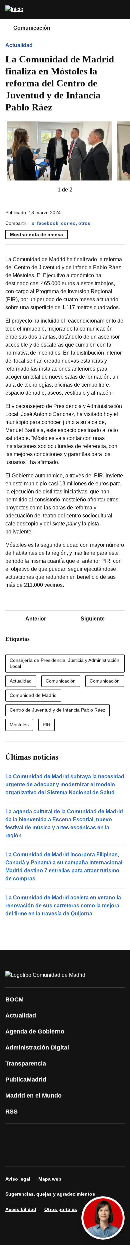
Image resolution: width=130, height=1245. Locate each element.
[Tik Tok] (14, 1154)
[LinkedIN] (94, 1136)
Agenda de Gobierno (34, 1031)
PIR (46, 724)
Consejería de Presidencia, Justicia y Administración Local (64, 663)
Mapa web (49, 1179)
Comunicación (31, 28)
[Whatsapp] (114, 1136)
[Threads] (74, 1154)
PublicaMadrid (25, 1079)
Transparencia (25, 1063)
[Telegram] (54, 1154)
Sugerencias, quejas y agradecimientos (50, 1194)
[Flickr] (34, 1154)
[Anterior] (47, 189)
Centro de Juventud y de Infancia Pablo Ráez (57, 710)
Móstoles (19, 724)
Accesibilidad (20, 1209)
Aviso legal (17, 1179)
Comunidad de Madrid (33, 695)
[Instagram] (34, 1136)
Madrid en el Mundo (33, 1095)
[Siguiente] (83, 189)
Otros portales (60, 1209)
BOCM (14, 999)
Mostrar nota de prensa (36, 234)
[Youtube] (74, 1136)
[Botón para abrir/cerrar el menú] (120, 9)
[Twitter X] (54, 1136)
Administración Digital (37, 1047)
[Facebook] (14, 1136)
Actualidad (19, 45)
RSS (11, 1111)
